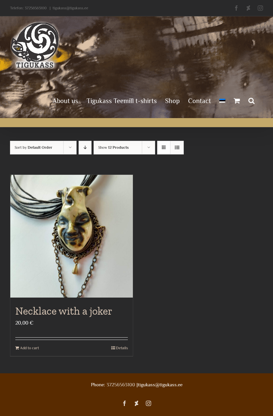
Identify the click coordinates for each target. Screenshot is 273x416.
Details (122, 348)
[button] (251, 100)
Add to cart (29, 348)
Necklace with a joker (63, 311)
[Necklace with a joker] (71, 236)
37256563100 (36, 8)
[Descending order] (85, 147)
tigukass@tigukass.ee (70, 8)
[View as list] (176, 147)
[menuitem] (222, 100)
